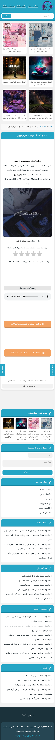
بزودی (47, 499)
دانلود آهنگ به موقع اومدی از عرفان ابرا (32, 685)
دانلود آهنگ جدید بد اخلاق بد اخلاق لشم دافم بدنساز (27, 544)
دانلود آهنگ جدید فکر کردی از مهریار (34, 548)
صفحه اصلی (33, 6)
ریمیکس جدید (9, 6)
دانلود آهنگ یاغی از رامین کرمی (36, 675)
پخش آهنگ (26, 715)
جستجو (7, 16)
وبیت (17, 735)
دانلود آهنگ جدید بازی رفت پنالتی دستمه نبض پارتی (27, 530)
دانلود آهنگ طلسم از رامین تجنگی (35, 585)
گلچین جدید (44, 508)
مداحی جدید (44, 512)
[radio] (39, 255)
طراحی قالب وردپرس (31, 735)
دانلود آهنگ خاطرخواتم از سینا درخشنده (32, 680)
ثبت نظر (27, 472)
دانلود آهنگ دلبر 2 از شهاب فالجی (35, 576)
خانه (50, 126)
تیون (16, 161)
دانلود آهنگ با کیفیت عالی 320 (26, 324)
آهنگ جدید (21, 6)
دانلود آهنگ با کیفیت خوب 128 (26, 352)
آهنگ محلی (45, 494)
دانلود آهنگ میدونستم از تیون (32, 135)
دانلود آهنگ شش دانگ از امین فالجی (34, 589)
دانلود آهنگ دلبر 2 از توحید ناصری (35, 698)
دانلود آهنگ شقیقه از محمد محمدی (34, 580)
